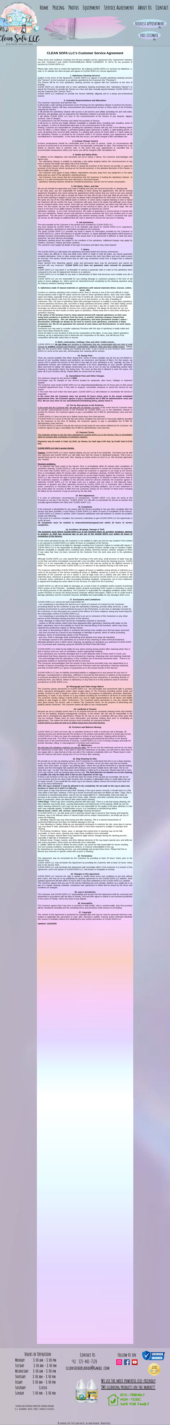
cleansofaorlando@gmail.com (93, 385)
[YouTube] (135, 1362)
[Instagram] (119, 1362)
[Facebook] (127, 1362)
